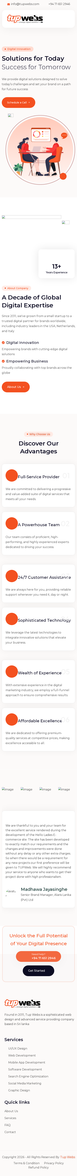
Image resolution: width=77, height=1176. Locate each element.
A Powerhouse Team (39, 524)
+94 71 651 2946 (44, 958)
